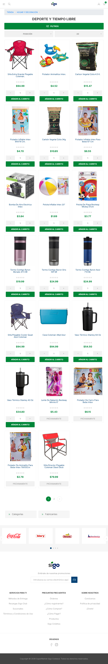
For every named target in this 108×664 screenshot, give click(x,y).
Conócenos (90, 598)
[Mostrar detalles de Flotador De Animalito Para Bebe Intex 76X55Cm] (20, 446)
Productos (54, 619)
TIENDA (10, 12)
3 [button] (55, 548)
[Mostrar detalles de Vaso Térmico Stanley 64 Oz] (88, 316)
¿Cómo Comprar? (54, 608)
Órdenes (54, 598)
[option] (14, 536)
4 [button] (57, 548)
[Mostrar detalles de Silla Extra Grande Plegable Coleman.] (20, 55)
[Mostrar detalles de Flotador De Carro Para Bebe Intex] (88, 381)
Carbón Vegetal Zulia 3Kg (54, 139)
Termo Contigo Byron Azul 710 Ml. (87, 271)
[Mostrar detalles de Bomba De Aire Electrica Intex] (20, 186)
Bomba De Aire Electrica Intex (20, 206)
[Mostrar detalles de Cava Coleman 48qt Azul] (54, 316)
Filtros (54, 26)
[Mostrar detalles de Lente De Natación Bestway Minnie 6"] (54, 381)
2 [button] (53, 548)
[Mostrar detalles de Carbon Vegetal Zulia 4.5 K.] (88, 55)
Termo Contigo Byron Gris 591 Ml (54, 271)
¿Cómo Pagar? (54, 613)
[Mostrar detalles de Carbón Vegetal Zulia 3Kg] (54, 120)
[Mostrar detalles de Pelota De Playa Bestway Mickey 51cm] (88, 186)
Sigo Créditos (54, 624)
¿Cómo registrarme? (53, 603)
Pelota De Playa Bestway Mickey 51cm (87, 206)
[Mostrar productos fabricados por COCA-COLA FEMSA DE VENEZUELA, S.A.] (14, 536)
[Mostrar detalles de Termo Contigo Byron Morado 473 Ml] (20, 251)
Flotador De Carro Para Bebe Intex (88, 401)
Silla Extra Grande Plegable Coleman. (20, 75)
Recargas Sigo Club (18, 603)
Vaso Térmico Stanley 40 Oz (20, 400)
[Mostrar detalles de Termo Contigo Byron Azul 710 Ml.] (88, 251)
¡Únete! (90, 608)
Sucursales (18, 608)
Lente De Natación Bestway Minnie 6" (54, 401)
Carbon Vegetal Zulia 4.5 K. (87, 74)
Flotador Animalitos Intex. (54, 74)
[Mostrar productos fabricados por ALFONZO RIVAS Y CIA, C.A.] (94, 536)
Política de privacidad (90, 603)
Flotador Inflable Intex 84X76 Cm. (20, 140)
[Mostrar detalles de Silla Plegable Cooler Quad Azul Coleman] (20, 316)
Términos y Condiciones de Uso (18, 613)
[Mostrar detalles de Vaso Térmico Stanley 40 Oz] (20, 381)
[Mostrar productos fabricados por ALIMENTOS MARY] (41, 536)
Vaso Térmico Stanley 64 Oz (88, 335)
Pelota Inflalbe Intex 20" (54, 205)
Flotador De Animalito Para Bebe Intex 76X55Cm (20, 466)
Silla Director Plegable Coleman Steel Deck (54, 466)
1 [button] (51, 548)
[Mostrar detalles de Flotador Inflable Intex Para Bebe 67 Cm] (88, 120)
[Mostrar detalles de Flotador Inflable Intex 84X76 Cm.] (20, 120)
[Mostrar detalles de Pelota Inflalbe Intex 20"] (54, 186)
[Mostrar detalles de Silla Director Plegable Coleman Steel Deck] (54, 446)
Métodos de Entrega (18, 598)
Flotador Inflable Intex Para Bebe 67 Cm (87, 140)
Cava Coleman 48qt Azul (54, 335)
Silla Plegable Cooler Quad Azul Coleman (20, 336)
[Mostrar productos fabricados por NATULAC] (67, 536)
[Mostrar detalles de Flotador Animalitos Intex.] (54, 55)
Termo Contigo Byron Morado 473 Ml (20, 271)
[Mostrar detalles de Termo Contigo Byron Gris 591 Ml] (54, 251)
